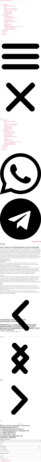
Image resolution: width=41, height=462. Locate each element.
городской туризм (8, 20)
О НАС (3, 33)
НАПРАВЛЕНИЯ (5, 4)
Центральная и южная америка (11, 8)
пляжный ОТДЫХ (7, 18)
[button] (20, 77)
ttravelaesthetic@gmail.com (11, 436)
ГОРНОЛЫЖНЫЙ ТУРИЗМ (9, 29)
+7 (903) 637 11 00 (7, 434)
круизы (5, 22)
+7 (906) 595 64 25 (8, 432)
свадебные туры (7, 25)
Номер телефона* (4, 449)
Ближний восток (7, 11)
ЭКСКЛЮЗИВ (5, 30)
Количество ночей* (4, 453)
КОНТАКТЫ (4, 34)
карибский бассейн (8, 13)
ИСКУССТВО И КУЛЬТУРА (9, 17)
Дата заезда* (3, 446)
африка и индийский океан (10, 6)
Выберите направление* (5, 439)
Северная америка (8, 12)
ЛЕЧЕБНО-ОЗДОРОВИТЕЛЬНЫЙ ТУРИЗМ (13, 26)
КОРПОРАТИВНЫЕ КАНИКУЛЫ (10, 21)
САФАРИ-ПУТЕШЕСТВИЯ (9, 27)
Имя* (1, 442)
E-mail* (1, 456)
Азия (5, 7)
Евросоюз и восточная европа (10, 9)
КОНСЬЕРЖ (4, 31)
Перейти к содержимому (5, 0)
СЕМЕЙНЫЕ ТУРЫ (8, 24)
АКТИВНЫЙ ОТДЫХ (8, 16)
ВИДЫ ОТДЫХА (5, 15)
